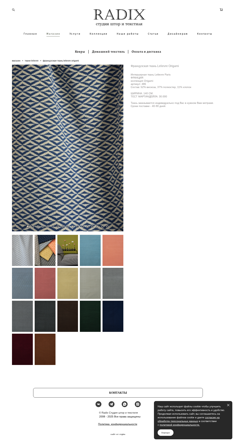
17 (107, 226)
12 (82, 226)
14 (92, 226)
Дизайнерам (178, 34)
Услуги (75, 34)
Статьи (153, 34)
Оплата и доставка (146, 51)
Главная (30, 34)
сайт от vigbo (118, 434)
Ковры (80, 51)
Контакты (204, 34)
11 (78, 226)
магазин (16, 60)
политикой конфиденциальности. (180, 424)
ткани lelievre (32, 60)
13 (87, 226)
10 (73, 226)
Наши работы (128, 34)
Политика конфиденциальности (117, 424)
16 (102, 226)
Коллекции (98, 34)
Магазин (53, 34)
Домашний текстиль (108, 51)
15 (97, 226)
